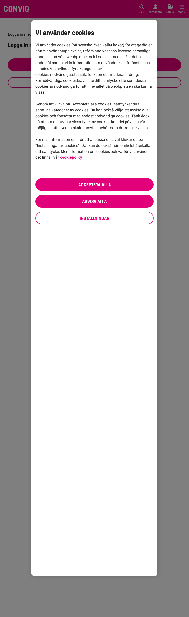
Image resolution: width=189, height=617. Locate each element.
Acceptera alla (94, 184)
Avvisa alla (94, 201)
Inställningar (94, 218)
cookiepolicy (71, 157)
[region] (95, 298)
